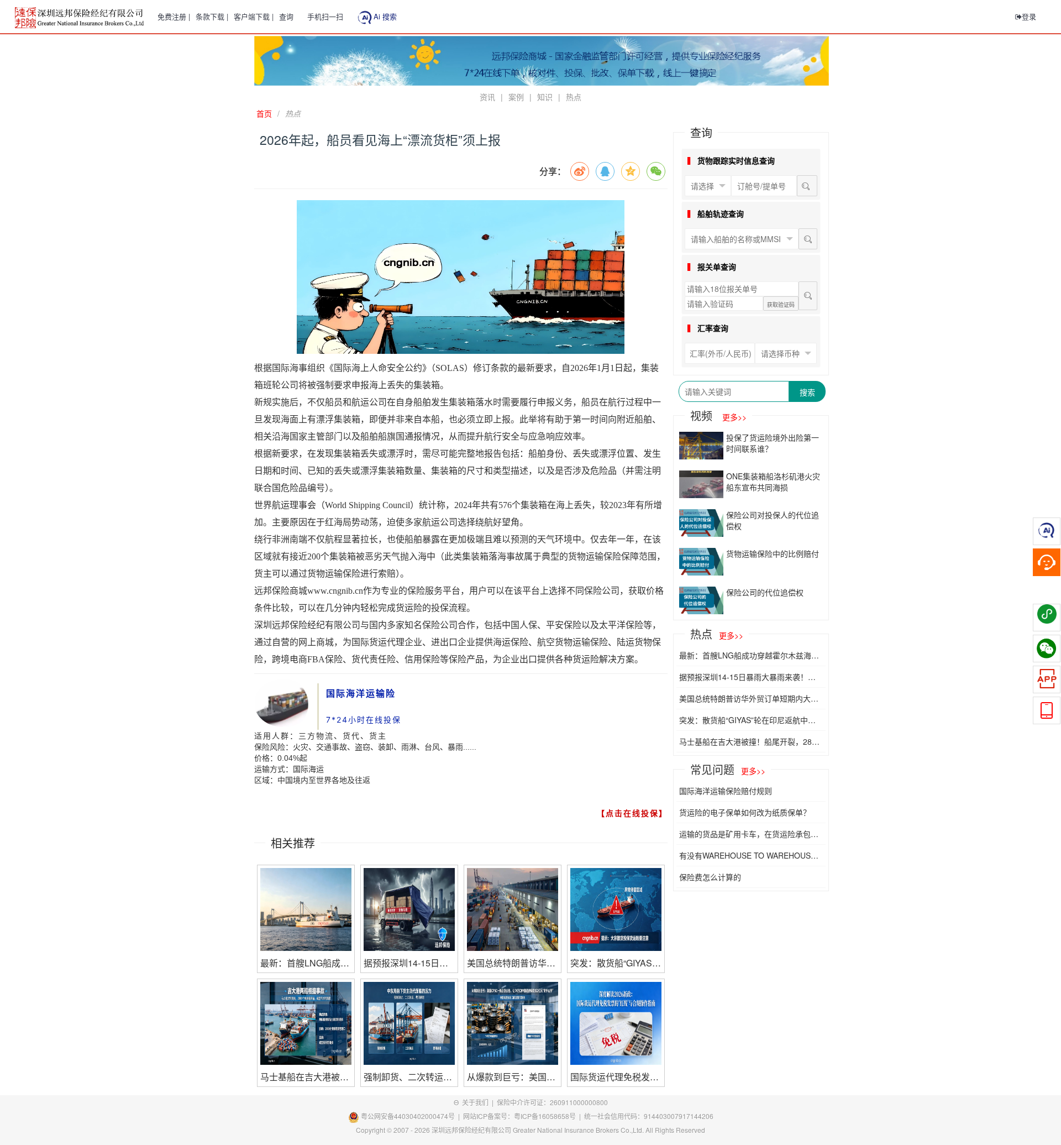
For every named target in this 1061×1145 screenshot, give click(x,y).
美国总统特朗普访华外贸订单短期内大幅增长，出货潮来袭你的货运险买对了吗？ (748, 698)
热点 (573, 96)
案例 (516, 96)
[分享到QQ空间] (630, 171)
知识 (545, 96)
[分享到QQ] (605, 171)
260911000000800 (579, 1102)
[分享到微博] (579, 171)
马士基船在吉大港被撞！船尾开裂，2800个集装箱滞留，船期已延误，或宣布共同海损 (750, 741)
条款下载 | (212, 16)
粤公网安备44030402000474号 (407, 1116)
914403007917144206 (678, 1116)
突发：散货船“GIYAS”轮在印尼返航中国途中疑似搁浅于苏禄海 (747, 719)
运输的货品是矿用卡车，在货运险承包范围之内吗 (748, 833)
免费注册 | (173, 16)
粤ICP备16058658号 (545, 1116)
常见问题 (727, 769)
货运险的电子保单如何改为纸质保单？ (745, 812)
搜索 (807, 392)
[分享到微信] (656, 171)
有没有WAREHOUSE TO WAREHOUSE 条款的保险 (747, 855)
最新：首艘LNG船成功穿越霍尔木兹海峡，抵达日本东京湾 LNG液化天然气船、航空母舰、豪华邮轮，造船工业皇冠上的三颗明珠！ (750, 655)
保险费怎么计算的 (710, 876)
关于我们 (475, 1102)
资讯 (487, 96)
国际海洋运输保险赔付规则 (725, 790)
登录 (1029, 16)
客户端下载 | (254, 16)
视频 (718, 415)
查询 (286, 16)
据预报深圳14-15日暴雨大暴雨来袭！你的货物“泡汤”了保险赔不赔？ (747, 676)
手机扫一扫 (325, 16)
